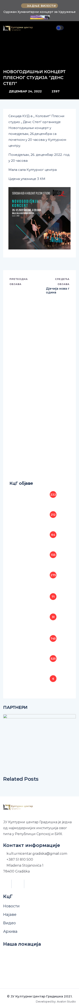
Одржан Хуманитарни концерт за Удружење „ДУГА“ (39, 14)
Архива (10, 931)
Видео (9, 923)
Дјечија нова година (58, 290)
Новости (11, 906)
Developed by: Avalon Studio (56, 1001)
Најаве (9, 914)
